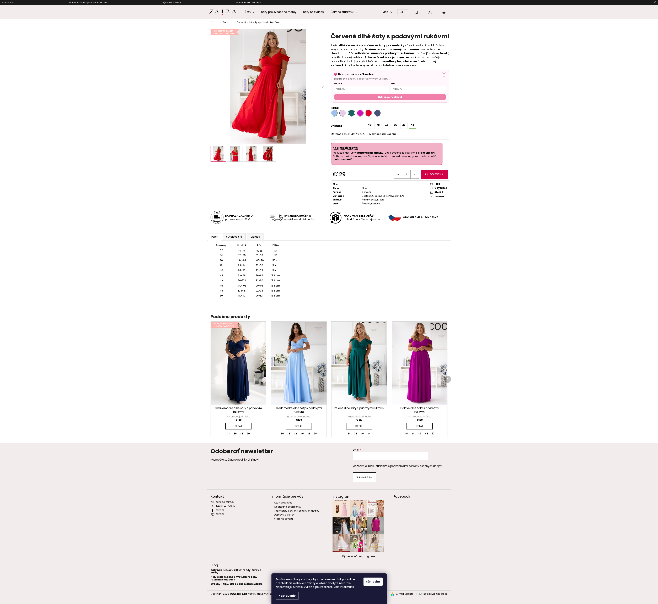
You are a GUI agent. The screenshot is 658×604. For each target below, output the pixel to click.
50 (248, 433)
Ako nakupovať (283, 502)
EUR (401, 12)
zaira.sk (220, 510)
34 (228, 433)
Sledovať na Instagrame (360, 556)
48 (241, 433)
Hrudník (338, 83)
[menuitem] (250, 12)
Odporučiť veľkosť (390, 97)
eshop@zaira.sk (225, 502)
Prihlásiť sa (364, 477)
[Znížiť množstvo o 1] (398, 174)
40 (362, 433)
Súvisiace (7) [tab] (234, 236)
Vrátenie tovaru (283, 519)
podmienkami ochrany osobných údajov (416, 466)
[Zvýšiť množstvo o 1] (414, 174)
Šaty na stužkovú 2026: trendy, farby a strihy (236, 571)
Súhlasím (373, 582)
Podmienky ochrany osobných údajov (296, 510)
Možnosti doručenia (382, 134)
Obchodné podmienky (287, 506)
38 (288, 433)
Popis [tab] (214, 236)
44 (295, 433)
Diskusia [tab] (255, 236)
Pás (393, 83)
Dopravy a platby (284, 514)
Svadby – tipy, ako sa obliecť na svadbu (236, 584)
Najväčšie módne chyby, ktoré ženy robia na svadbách (234, 578)
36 (235, 433)
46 (302, 433)
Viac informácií (344, 587)
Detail (238, 426)
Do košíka (436, 174)
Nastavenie (287, 596)
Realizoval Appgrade (436, 594)
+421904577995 (225, 506)
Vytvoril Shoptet (405, 594)
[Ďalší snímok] (323, 86)
